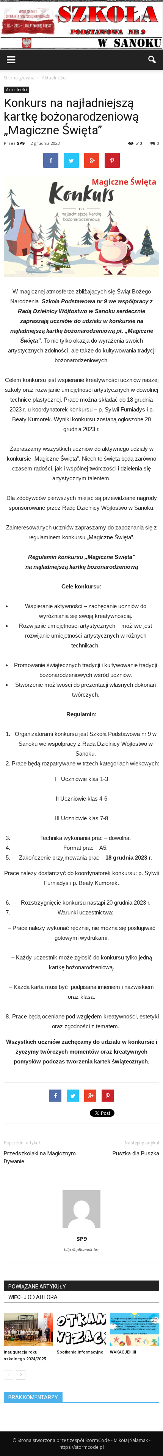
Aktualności (16, 89)
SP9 (20, 143)
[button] (152, 60)
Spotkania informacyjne (80, 1352)
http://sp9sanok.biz (81, 1249)
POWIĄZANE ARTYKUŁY (37, 1287)
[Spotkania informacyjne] (81, 1329)
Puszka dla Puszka (136, 1153)
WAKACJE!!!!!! (123, 1352)
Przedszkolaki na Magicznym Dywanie (40, 1157)
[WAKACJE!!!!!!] (134, 1329)
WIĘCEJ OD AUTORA (33, 1297)
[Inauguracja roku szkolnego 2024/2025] (28, 1329)
